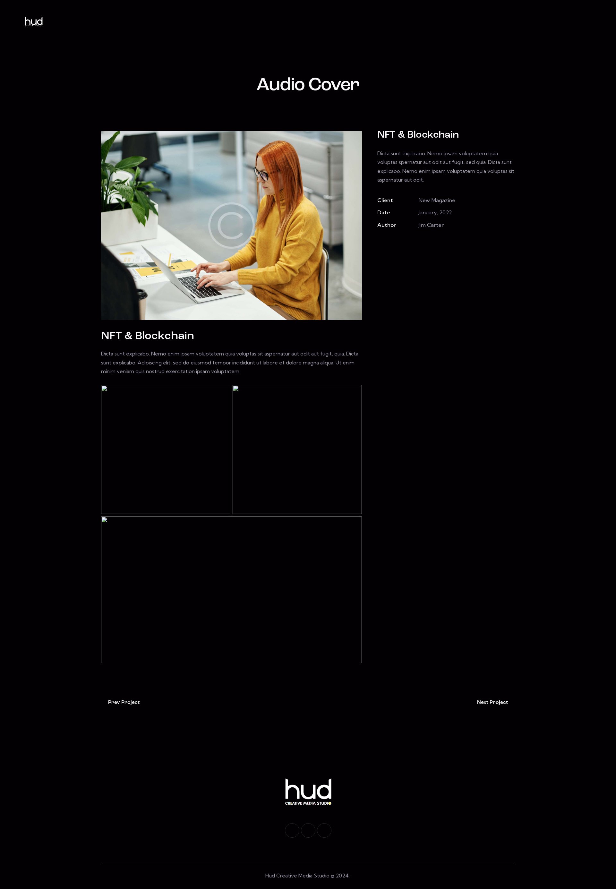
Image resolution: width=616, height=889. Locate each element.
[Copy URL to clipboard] (425, 243)
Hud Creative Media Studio (297, 875)
